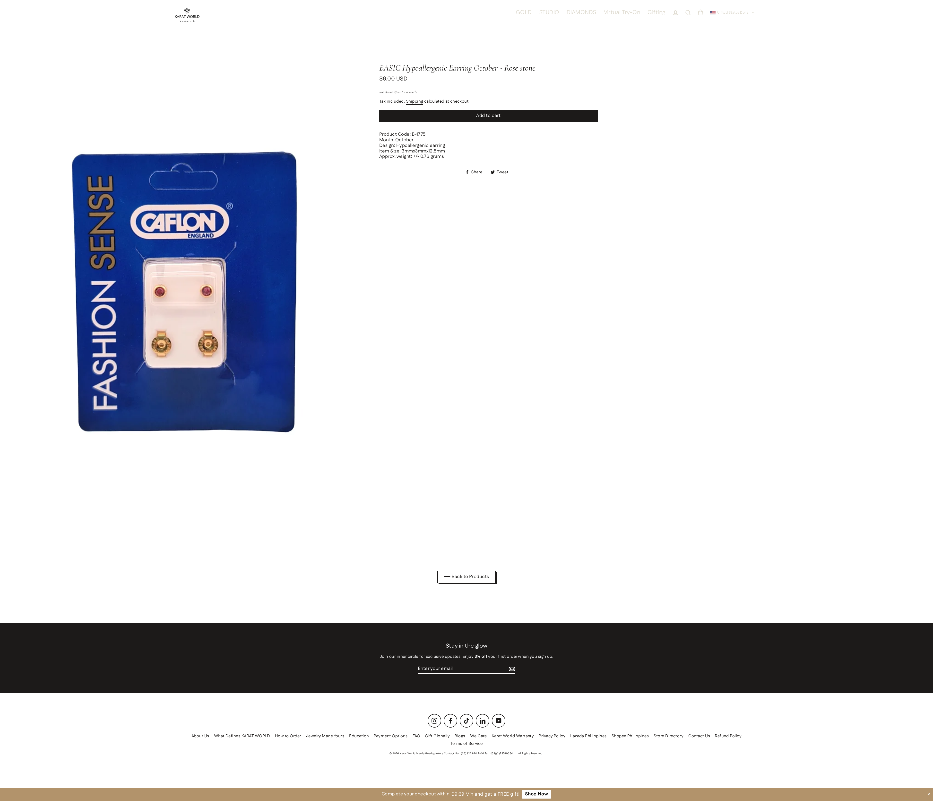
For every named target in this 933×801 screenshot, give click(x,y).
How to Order (288, 736)
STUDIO (549, 13)
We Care (478, 736)
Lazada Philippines (588, 736)
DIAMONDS (581, 13)
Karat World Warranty (513, 736)
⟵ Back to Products (466, 576)
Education (359, 736)
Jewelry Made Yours (325, 736)
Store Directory (668, 736)
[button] (732, 13)
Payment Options (390, 736)
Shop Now (536, 794)
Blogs (460, 736)
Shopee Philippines (630, 736)
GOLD (524, 13)
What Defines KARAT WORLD (242, 736)
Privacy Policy (552, 736)
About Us (200, 736)
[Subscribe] (512, 669)
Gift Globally (437, 736)
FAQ (416, 736)
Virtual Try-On (622, 13)
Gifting (656, 13)
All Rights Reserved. (531, 754)
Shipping (414, 101)
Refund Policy (728, 736)
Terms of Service (466, 744)
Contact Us (699, 736)
